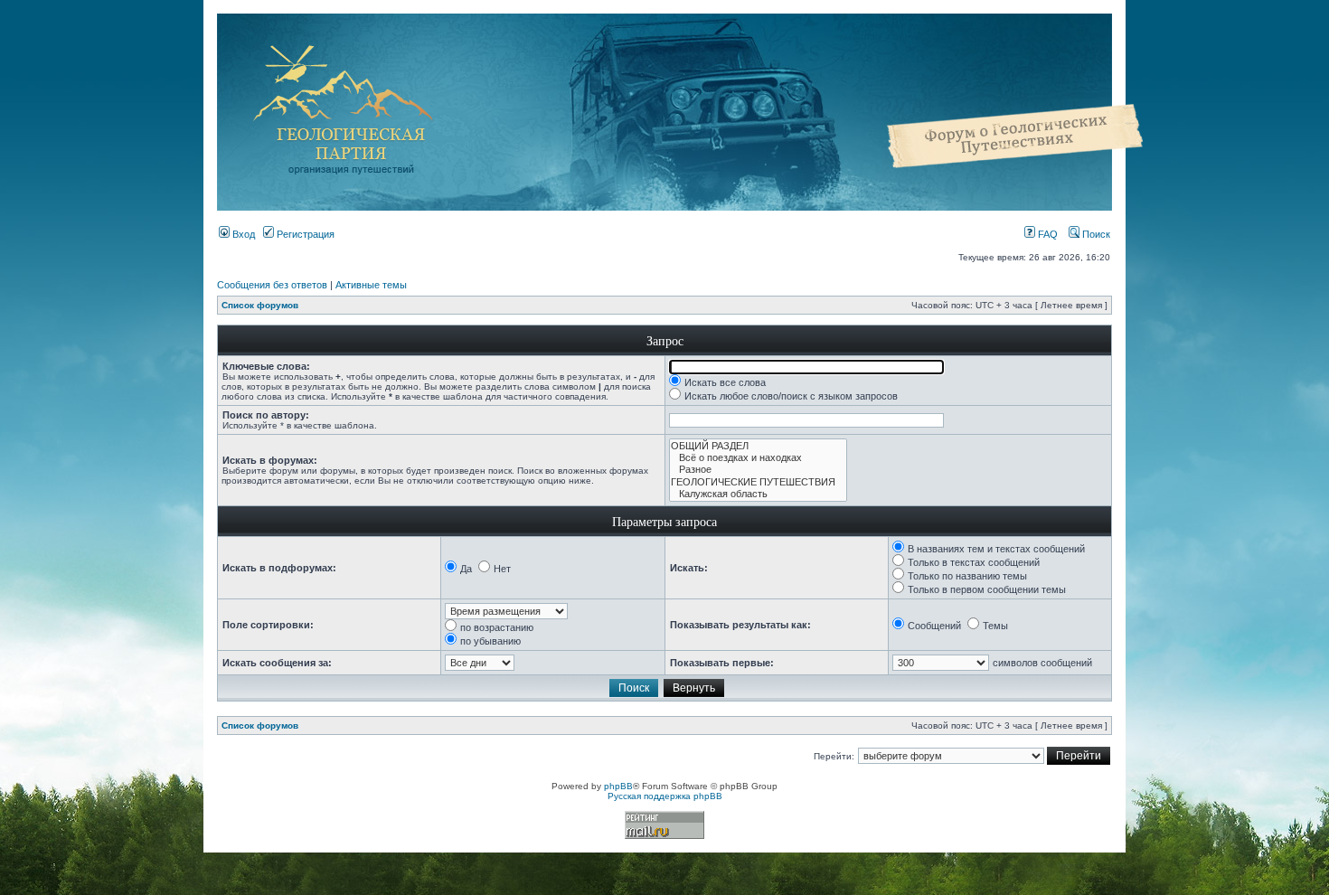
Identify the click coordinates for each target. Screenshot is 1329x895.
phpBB (618, 786)
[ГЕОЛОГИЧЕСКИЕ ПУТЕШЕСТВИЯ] (758, 482)
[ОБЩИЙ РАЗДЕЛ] (758, 446)
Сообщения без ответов (272, 284)
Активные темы (371, 284)
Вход (242, 234)
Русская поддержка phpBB (665, 796)
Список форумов (260, 305)
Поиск (1094, 234)
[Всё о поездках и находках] (758, 458)
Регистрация (304, 234)
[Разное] (758, 470)
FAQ (1046, 234)
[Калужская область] (758, 494)
